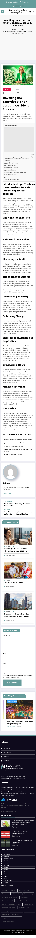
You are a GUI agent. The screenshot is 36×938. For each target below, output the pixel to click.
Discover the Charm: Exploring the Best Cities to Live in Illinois (16, 615)
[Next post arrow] (31, 513)
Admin (17, 89)
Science (6, 872)
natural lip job (15, 912)
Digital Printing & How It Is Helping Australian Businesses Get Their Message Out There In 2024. (23, 820)
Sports (6, 876)
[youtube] (23, 6)
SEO (5, 874)
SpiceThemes (21, 930)
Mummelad (5, 912)
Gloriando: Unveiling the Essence (13, 446)
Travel (6, 881)
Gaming (6, 861)
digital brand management (10, 895)
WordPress (22, 928)
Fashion (6, 859)
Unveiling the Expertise (11, 162)
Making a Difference (11, 176)
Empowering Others (10, 174)
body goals (5, 892)
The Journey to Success (11, 167)
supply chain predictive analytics (11, 916)
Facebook (7, 746)
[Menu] (2, 11)
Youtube (6, 759)
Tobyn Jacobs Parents (8, 919)
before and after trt (24, 888)
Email (4, 663)
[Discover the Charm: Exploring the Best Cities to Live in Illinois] (18, 601)
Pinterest (6, 754)
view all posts (7, 493)
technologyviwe (18, 10)
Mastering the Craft (10, 165)
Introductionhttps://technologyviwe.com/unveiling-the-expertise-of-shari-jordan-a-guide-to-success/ (19, 158)
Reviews (6, 870)
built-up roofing (28, 892)
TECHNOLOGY (8, 878)
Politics (6, 868)
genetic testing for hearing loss (24, 899)
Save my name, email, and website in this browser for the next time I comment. (17, 676)
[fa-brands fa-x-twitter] (16, 6)
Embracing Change (10, 170)
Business (7, 852)
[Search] (30, 12)
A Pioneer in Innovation (11, 163)
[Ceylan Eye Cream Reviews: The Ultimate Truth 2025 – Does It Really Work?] (18, 536)
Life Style (7, 89)
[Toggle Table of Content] (31, 154)
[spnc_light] (33, 12)
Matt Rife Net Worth (16, 909)
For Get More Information (12, 179)
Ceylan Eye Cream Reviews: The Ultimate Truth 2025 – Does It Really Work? (15, 550)
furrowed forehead (7, 899)
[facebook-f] (13, 6)
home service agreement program (11, 902)
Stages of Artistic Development (13, 454)
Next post (7, 509)
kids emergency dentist (8, 906)
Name (4, 653)
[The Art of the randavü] (18, 570)
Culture (6, 855)
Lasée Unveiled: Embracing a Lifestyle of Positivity (18, 439)
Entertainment (27, 701)
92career (4, 888)
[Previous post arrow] (31, 504)
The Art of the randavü (13, 582)
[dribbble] (18, 6)
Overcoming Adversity (11, 169)
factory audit (24, 895)
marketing (5, 909)
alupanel (13, 888)
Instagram (7, 750)
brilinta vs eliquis (16, 892)
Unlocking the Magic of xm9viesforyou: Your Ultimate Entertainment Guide (15, 513)
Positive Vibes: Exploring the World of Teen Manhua (18, 505)
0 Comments (22, 93)
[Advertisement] (18, 47)
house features (28, 902)
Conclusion (8, 178)
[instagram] (20, 6)
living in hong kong (24, 906)
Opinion (6, 865)
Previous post (8, 501)
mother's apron (29, 909)
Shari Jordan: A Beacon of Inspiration (15, 172)
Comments (6, 635)
